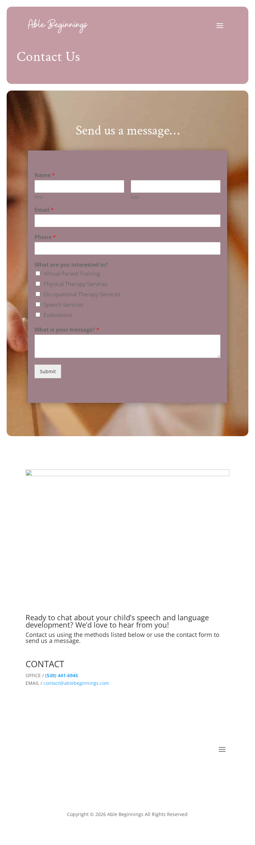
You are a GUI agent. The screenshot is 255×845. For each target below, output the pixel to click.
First (39, 197)
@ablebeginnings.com (84, 683)
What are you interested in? (71, 264)
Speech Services (63, 304)
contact (51, 683)
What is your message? (67, 329)
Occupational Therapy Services (82, 294)
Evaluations (57, 315)
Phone (45, 237)
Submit (48, 371)
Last (135, 197)
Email (44, 209)
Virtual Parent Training (71, 273)
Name (45, 175)
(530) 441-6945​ (61, 675)
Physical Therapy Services (75, 284)
